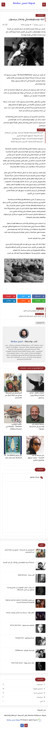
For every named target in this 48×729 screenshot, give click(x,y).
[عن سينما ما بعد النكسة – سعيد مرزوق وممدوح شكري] (35, 445)
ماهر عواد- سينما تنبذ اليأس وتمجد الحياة (20, 613)
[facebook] (22, 725)
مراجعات (40, 15)
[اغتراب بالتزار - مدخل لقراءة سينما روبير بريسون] (35, 382)
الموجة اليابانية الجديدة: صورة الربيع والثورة (27, 139)
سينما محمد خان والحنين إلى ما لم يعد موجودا (36, 426)
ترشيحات (39, 697)
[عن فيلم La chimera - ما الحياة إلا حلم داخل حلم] (13, 445)
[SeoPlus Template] (39, 720)
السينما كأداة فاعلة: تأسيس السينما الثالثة (27, 142)
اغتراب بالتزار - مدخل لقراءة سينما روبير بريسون (36, 395)
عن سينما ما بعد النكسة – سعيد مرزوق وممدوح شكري (36, 458)
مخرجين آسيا (38, 693)
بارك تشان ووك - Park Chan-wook (22, 663)
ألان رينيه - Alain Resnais (26, 575)
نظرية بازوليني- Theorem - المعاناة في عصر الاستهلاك (14, 426)
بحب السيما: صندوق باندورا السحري (30, 136)
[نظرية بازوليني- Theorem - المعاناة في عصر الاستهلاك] (13, 414)
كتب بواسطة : (24, 342)
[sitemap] (26, 725)
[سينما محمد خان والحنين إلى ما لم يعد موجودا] (35, 414)
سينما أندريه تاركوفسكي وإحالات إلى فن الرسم (18, 563)
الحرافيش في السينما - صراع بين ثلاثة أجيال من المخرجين (13, 395)
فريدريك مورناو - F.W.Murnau (24, 650)
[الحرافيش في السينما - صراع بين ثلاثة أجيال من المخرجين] (13, 382)
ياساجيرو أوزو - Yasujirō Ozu (24, 638)
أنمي (41, 702)
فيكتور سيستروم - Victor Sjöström (22, 625)
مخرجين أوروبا (38, 689)
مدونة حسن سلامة (24, 3)
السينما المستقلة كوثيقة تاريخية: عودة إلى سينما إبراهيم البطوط (23, 133)
